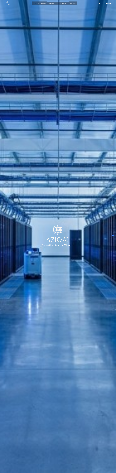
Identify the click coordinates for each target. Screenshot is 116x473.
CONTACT (73, 3)
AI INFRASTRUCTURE (40, 3)
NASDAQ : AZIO (105, 3)
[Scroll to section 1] (113, 235)
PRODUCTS (52, 3)
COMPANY (63, 3)
